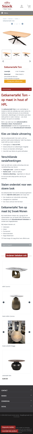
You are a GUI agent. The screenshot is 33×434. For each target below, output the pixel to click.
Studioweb (16, 417)
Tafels (16, 19)
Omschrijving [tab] (6, 89)
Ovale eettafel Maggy (8, 346)
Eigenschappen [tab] (7, 245)
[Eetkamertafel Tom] (16, 38)
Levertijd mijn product (9, 431)
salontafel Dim (6, 375)
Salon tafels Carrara (8, 316)
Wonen (10, 19)
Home (5, 19)
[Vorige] (12, 24)
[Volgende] (22, 24)
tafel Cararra (6, 286)
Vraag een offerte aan (14, 81)
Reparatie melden (8, 427)
